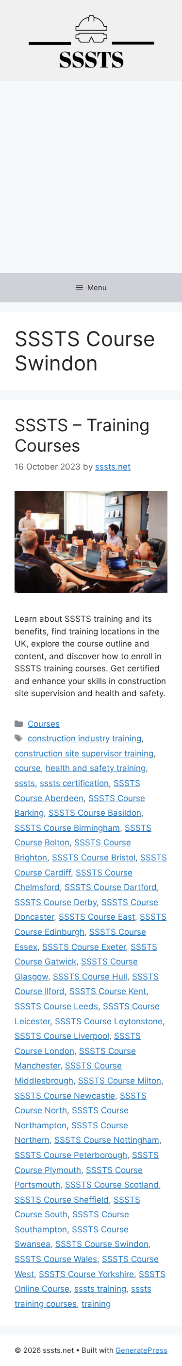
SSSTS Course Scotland (112, 1185)
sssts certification (74, 783)
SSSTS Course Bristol (93, 857)
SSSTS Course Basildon (95, 813)
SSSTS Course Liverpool (62, 1036)
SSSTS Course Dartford (111, 887)
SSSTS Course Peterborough (71, 1155)
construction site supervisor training (84, 753)
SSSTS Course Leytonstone (109, 1021)
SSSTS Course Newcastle (65, 1096)
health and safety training (96, 768)
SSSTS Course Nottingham (106, 1140)
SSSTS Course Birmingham (67, 828)
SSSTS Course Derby (56, 902)
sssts (25, 783)
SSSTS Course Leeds (56, 1006)
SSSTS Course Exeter (84, 947)
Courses (44, 724)
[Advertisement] (91, 177)
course (28, 768)
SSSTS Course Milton (119, 1081)
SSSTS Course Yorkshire (86, 1274)
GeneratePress (141, 1350)
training (96, 1304)
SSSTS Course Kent (107, 991)
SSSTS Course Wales (56, 1259)
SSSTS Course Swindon (102, 1244)
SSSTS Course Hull (90, 976)
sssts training (100, 1289)
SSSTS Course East (97, 917)
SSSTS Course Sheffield (62, 1200)
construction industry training (84, 738)
